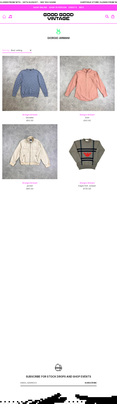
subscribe (91, 382)
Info (81, 7)
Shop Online (40, 7)
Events (73, 7)
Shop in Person (58, 7)
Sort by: (6, 50)
